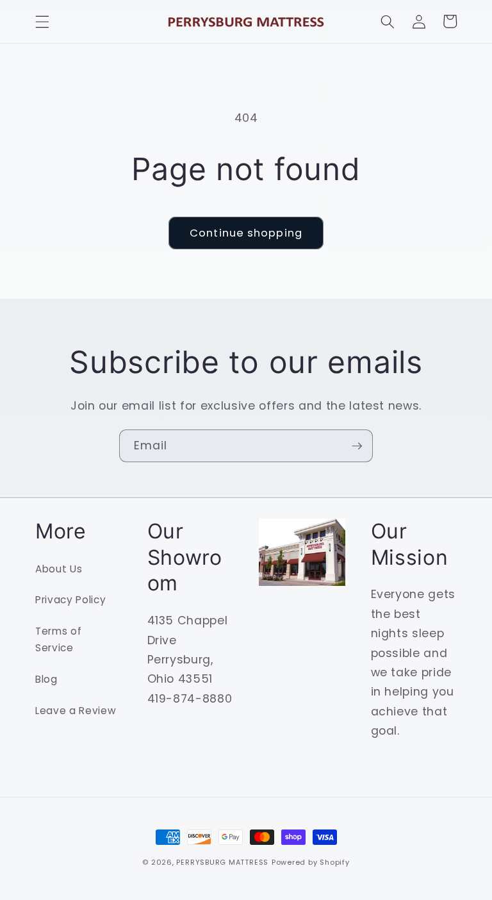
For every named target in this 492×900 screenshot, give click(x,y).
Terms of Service (58, 639)
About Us (58, 569)
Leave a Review (75, 710)
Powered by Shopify (311, 862)
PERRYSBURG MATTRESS (222, 862)
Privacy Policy (70, 599)
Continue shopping (246, 233)
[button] (42, 21)
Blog (46, 679)
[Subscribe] (356, 446)
